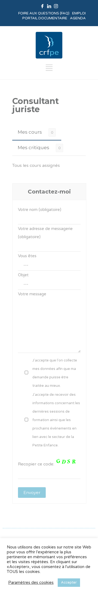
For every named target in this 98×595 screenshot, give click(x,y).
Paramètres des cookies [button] (31, 582)
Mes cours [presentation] (30, 132)
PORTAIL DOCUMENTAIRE (44, 18)
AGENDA (78, 18)
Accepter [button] (69, 582)
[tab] (36, 132)
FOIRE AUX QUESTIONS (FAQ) (43, 13)
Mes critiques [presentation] (33, 147)
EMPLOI (79, 13)
